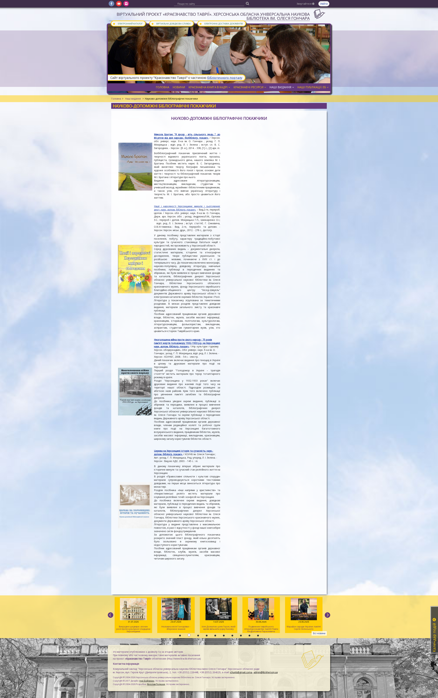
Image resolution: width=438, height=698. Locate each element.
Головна (116, 98)
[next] (327, 615)
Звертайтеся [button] (304, 3)
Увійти (324, 3)
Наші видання (132, 98)
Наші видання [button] (280, 87)
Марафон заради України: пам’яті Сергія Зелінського (261, 625)
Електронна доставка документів (221, 23)
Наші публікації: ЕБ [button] (311, 87)
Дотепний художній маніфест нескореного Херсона (304, 625)
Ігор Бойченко (146, 680)
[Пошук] (247, 3)
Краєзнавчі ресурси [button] (248, 87)
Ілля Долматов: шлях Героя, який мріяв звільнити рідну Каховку (176, 625)
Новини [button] (179, 87)
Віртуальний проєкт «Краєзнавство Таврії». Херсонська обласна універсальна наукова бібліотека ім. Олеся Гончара (213, 16)
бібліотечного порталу (224, 78)
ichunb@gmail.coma (241, 672)
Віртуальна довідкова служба (171, 23)
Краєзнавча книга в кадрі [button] (208, 87)
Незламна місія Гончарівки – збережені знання (133, 625)
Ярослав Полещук (156, 684)
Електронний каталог (128, 23)
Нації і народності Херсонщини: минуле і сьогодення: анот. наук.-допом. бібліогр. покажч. (187, 208)
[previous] (110, 615)
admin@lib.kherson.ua (266, 672)
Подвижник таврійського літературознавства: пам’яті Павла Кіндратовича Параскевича (219, 626)
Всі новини (319, 633)
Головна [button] (162, 87)
